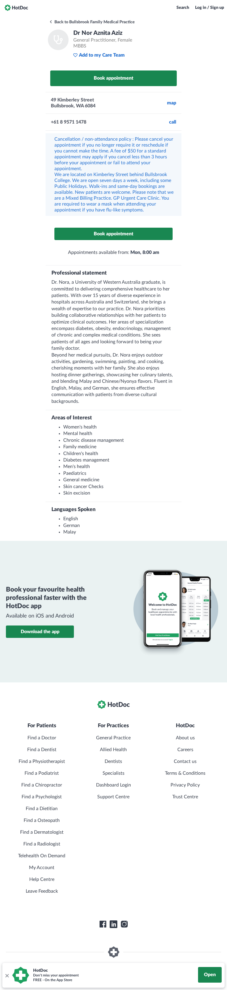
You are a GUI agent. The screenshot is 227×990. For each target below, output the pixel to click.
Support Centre (113, 796)
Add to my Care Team (102, 55)
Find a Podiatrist (42, 773)
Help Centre (41, 879)
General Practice (113, 737)
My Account (41, 867)
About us (185, 737)
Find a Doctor (41, 737)
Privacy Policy (185, 785)
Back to (94, 22)
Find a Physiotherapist (42, 761)
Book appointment (113, 78)
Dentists (113, 761)
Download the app (40, 631)
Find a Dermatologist (42, 832)
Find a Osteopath (42, 820)
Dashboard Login (113, 785)
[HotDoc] (16, 7)
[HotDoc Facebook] (103, 924)
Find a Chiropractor (41, 785)
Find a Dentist (41, 749)
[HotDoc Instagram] (124, 924)
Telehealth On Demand (41, 855)
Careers (185, 749)
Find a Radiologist (41, 844)
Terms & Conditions (185, 773)
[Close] (7, 975)
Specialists (113, 773)
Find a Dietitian (42, 808)
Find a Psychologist (42, 796)
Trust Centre (185, 796)
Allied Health (113, 749)
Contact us (185, 761)
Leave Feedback (42, 891)
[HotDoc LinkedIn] (113, 924)
